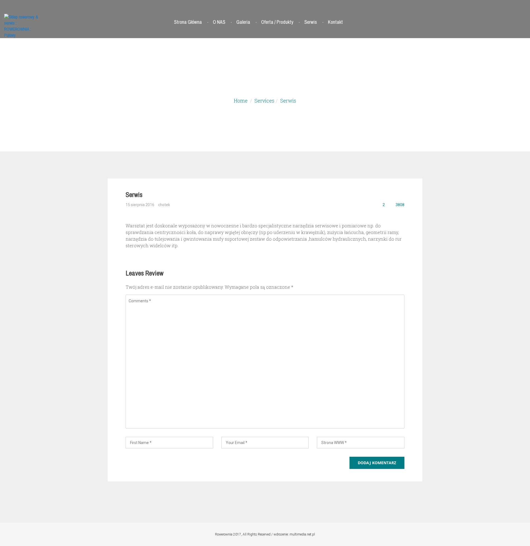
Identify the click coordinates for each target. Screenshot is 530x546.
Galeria (243, 22)
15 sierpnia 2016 (140, 205)
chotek (164, 205)
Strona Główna (188, 22)
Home (241, 100)
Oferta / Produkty (277, 22)
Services (264, 100)
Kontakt (335, 22)
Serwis (310, 22)
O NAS (219, 22)
